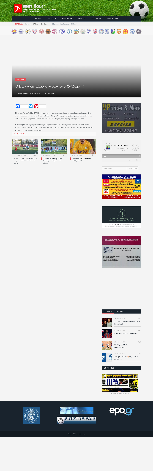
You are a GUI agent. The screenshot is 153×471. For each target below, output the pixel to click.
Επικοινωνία (112, 19)
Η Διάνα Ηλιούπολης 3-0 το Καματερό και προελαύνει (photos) (52, 160)
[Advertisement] (121, 290)
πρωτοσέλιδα (116, 393)
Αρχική (38, 19)
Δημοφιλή (119, 311)
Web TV (81, 19)
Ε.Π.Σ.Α (50, 19)
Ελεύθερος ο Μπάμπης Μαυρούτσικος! (122, 346)
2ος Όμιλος (21, 79)
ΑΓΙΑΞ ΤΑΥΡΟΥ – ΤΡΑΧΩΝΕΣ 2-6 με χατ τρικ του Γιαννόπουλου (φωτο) (25, 160)
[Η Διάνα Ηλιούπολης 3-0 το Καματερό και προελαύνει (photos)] (54, 147)
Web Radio (67, 19)
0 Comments (50, 93)
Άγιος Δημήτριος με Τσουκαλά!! (125, 333)
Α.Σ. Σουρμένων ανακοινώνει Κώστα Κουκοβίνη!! (127, 322)
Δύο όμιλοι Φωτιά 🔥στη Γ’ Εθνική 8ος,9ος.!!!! (126, 357)
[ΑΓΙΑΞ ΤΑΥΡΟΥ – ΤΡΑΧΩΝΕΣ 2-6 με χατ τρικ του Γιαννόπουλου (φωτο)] (25, 147)
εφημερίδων (126, 393)
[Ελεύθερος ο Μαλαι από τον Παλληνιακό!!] (83, 147)
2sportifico (22, 93)
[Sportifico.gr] (37, 8)
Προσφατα (108, 311)
